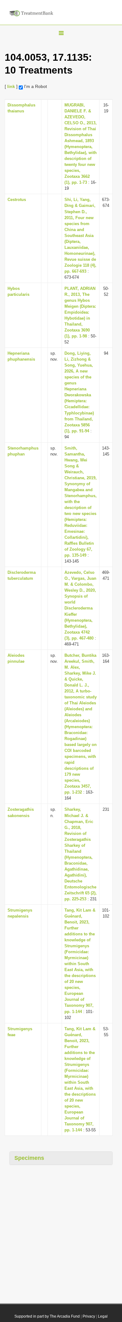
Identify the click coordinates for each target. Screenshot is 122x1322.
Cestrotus (17, 199)
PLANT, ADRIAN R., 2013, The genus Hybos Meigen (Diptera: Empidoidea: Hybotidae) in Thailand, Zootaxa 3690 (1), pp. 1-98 (80, 312)
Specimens (29, 1158)
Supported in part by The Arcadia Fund (47, 1316)
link (11, 86)
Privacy (89, 1316)
